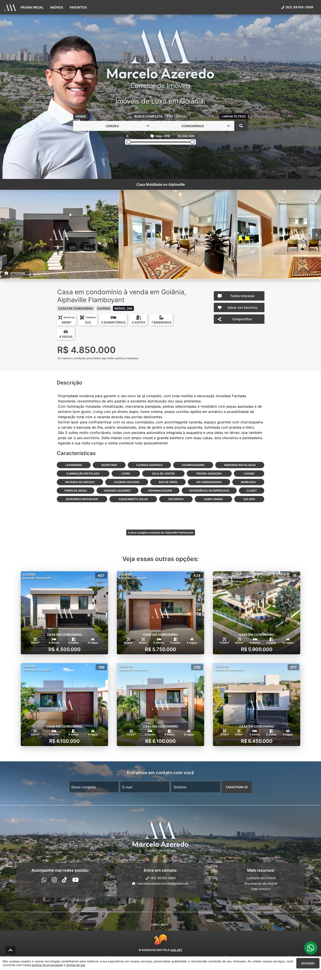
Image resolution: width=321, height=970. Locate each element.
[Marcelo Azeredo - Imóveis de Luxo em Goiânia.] (160, 59)
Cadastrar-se (237, 787)
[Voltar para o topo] (10, 950)
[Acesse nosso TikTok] (64, 880)
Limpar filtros (234, 116)
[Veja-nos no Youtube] (75, 880)
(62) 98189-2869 (299, 7)
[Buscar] (241, 126)
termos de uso (75, 965)
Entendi (307, 963)
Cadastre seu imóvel (261, 878)
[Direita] (316, 235)
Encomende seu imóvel (261, 883)
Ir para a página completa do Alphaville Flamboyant (160, 532)
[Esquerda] (4, 235)
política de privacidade (47, 965)
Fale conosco (261, 889)
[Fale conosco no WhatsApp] (44, 880)
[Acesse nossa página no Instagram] (54, 880)
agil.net (176, 950)
